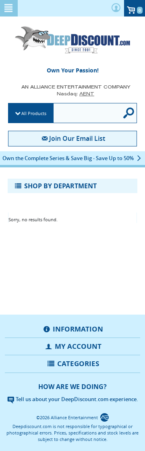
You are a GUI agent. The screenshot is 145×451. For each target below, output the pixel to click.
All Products (33, 113)
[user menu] (116, 8)
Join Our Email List (77, 138)
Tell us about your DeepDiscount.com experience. (76, 399)
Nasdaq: (75, 94)
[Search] (129, 113)
